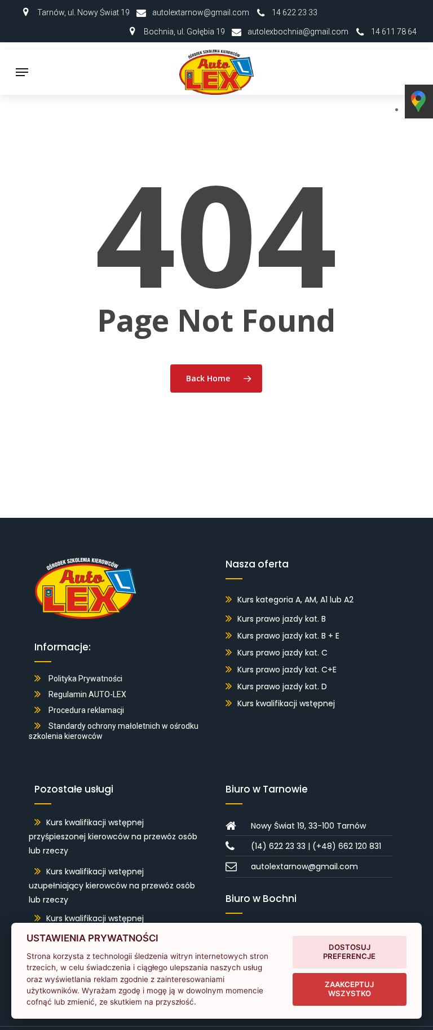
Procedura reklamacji (86, 710)
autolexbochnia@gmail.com (298, 31)
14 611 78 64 (394, 31)
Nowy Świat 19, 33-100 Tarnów (308, 825)
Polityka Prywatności (85, 678)
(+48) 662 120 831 (346, 846)
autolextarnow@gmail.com (200, 12)
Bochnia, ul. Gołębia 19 (184, 31)
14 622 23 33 (294, 12)
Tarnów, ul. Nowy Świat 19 (83, 12)
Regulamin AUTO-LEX (87, 694)
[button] (22, 72)
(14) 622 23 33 (278, 846)
